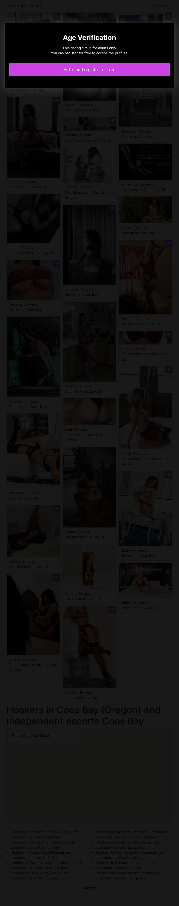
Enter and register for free (89, 69)
